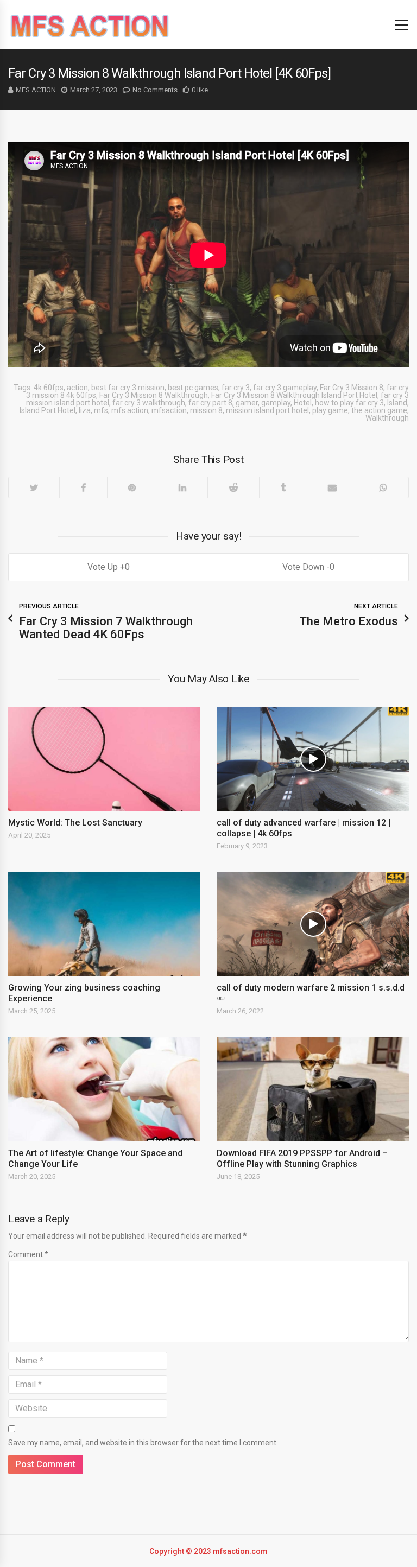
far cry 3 (236, 387)
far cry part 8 (210, 402)
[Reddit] (233, 487)
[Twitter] (34, 487)
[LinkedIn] (182, 487)
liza (85, 410)
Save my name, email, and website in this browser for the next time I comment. (143, 1442)
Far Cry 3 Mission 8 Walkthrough (153, 395)
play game (330, 410)
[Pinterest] (132, 487)
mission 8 (206, 410)
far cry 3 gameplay (285, 387)
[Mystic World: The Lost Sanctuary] (104, 759)
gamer (247, 402)
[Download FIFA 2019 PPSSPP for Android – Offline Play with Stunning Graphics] (313, 1089)
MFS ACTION (36, 90)
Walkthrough (387, 418)
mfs (101, 410)
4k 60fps (49, 387)
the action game (379, 410)
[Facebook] (83, 487)
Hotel (303, 402)
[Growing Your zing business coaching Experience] (104, 924)
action (77, 387)
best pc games (193, 387)
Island (397, 402)
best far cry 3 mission (128, 387)
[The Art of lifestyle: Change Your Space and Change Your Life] (104, 1089)
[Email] (332, 487)
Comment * (28, 1254)
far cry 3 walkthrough (148, 402)
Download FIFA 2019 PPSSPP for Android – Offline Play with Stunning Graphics (302, 1158)
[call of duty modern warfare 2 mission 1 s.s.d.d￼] (313, 924)
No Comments (155, 90)
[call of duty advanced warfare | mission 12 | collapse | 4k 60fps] (313, 759)
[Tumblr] (283, 487)
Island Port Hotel (47, 410)
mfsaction (169, 410)
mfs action (129, 410)
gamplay (275, 402)
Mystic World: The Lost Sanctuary (75, 822)
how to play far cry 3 (349, 402)
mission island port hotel (267, 410)
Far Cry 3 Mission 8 (351, 387)
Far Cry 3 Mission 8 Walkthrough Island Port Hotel (294, 395)
